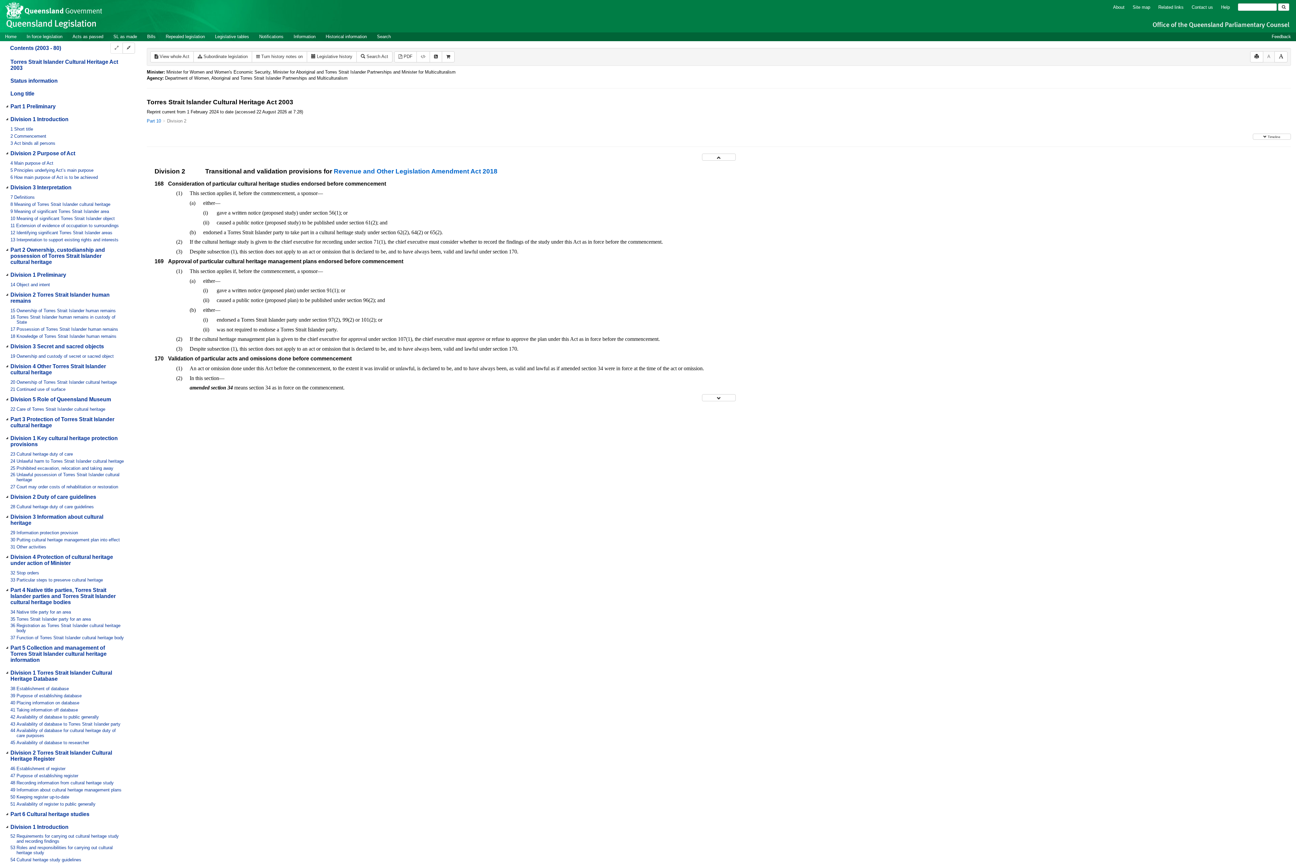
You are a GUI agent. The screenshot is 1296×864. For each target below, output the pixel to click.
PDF (407, 56)
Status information (34, 81)
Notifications (271, 36)
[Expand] (116, 48)
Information (305, 36)
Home (11, 36)
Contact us (1202, 7)
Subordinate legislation (225, 56)
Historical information (346, 36)
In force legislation (44, 36)
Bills (151, 36)
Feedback (1281, 36)
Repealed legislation (185, 36)
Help (1225, 7)
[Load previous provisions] (719, 157)
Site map (1141, 7)
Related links (1171, 7)
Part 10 (154, 121)
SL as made (125, 36)
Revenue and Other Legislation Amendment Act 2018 (415, 171)
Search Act (376, 56)
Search (384, 36)
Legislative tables (232, 36)
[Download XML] (423, 56)
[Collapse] (129, 48)
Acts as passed (88, 36)
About (1119, 7)
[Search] (1283, 7)
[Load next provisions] (719, 397)
